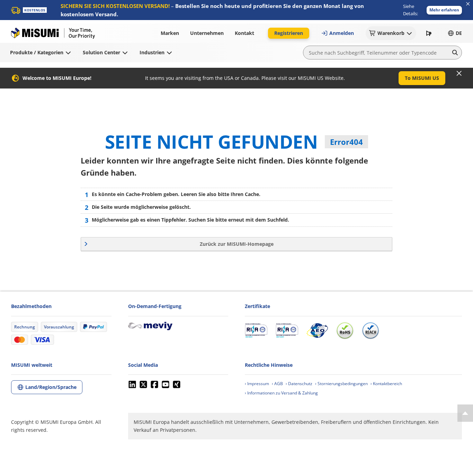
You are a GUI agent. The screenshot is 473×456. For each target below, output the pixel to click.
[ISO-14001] (287, 330)
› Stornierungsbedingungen (341, 384)
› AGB (277, 384)
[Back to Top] (465, 413)
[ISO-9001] (256, 330)
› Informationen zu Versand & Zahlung (281, 393)
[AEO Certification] (317, 330)
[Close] (459, 73)
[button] (444, 10)
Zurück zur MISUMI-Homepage (237, 244)
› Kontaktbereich (386, 384)
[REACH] (370, 330)
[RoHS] (345, 330)
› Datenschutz (299, 384)
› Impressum (257, 384)
